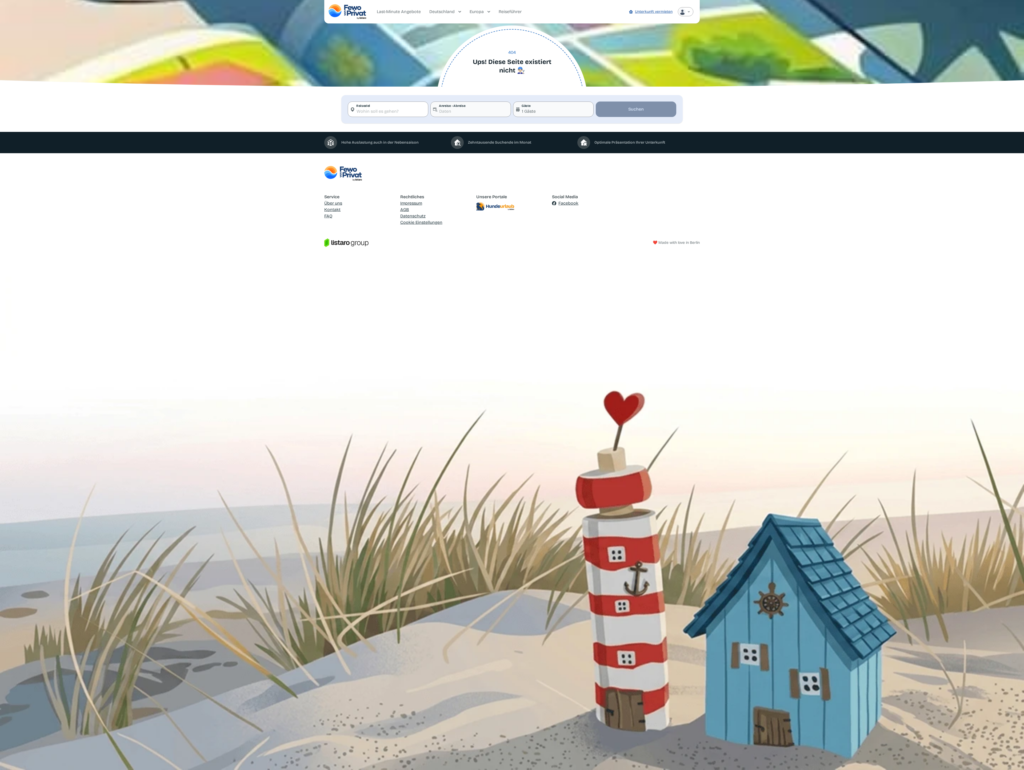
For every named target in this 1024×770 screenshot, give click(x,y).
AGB (404, 209)
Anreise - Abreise (452, 106)
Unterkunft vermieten (654, 11)
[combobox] (388, 109)
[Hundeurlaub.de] (512, 206)
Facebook (568, 203)
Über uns (333, 203)
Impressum (411, 203)
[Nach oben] (1012, 758)
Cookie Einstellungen (421, 222)
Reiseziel (363, 106)
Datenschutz (413, 215)
